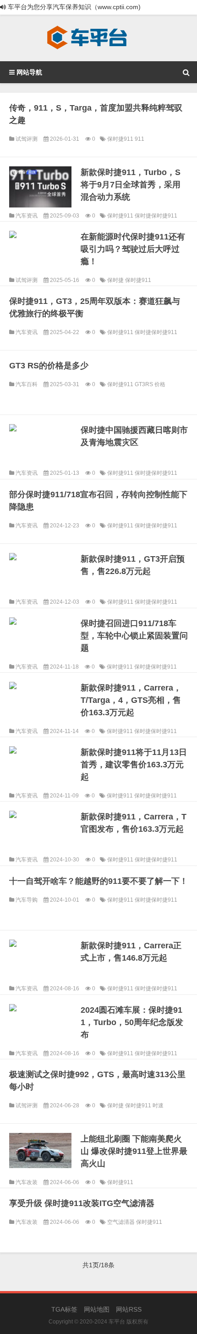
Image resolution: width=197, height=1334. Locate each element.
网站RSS (129, 1309)
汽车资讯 (27, 216)
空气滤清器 (121, 1222)
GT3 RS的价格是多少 (48, 365)
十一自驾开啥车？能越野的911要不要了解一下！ (98, 881)
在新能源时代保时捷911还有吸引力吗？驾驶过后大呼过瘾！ (133, 249)
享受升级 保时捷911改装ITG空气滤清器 (81, 1203)
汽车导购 (27, 900)
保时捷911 (121, 139)
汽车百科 (27, 384)
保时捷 (116, 280)
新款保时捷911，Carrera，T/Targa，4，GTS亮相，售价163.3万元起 (131, 700)
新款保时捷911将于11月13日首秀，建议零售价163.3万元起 (134, 764)
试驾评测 (27, 139)
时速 (158, 1105)
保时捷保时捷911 (156, 216)
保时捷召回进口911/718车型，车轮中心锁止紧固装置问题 (134, 636)
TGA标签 (64, 1309)
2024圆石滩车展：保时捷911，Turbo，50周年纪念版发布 (132, 1022)
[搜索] (186, 72)
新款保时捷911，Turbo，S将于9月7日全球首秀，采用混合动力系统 (131, 185)
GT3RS (144, 384)
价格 (159, 384)
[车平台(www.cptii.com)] (87, 38)
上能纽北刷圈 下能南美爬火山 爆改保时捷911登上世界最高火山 (134, 1151)
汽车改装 (27, 1182)
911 (139, 139)
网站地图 (96, 1309)
